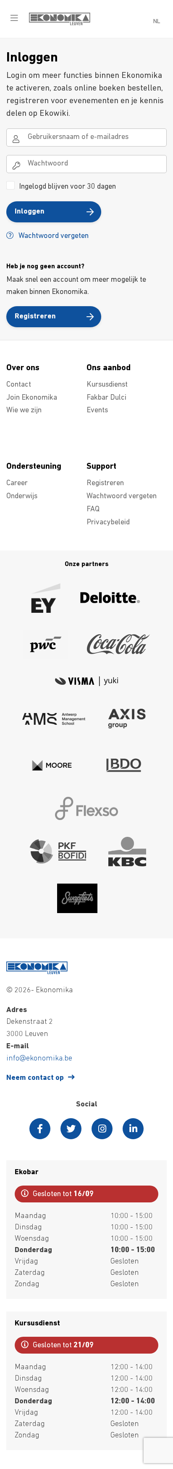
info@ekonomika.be (39, 1059)
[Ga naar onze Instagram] (102, 1128)
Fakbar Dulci (106, 398)
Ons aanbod (108, 368)
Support (101, 466)
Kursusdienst (107, 385)
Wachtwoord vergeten (53, 236)
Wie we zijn (24, 410)
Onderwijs (21, 496)
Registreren (35, 317)
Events (97, 410)
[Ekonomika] (59, 23)
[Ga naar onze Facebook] (39, 1128)
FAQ (93, 509)
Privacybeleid (108, 522)
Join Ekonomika (31, 398)
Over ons (22, 368)
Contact (18, 385)
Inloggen (30, 212)
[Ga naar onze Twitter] (70, 1128)
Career (17, 483)
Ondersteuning (33, 466)
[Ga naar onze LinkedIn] (133, 1128)
